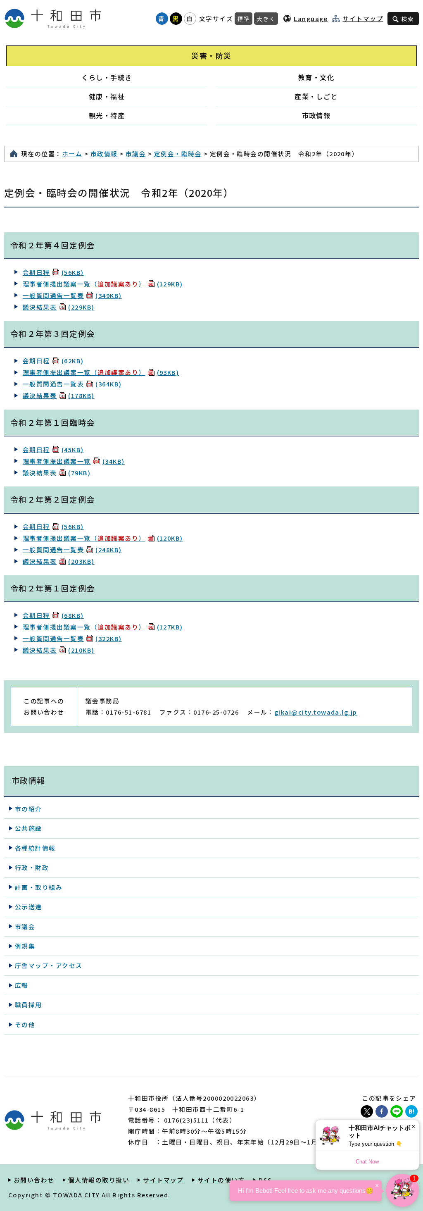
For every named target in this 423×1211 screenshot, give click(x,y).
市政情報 (316, 115)
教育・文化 (316, 77)
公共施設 (28, 828)
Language (311, 18)
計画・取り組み (38, 887)
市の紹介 (28, 808)
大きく (266, 18)
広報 (22, 985)
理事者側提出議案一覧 (74, 461)
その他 (25, 1024)
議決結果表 (59, 307)
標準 (243, 18)
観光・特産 (107, 115)
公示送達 (28, 906)
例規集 (25, 946)
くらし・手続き (106, 77)
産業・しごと (316, 96)
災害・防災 (211, 55)
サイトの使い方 (221, 1179)
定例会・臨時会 (178, 153)
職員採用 (28, 1004)
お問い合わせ (34, 1179)
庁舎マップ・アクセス (49, 965)
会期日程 (53, 272)
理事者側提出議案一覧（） (103, 283)
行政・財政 (32, 867)
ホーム (72, 153)
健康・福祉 (107, 96)
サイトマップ (362, 18)
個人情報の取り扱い (98, 1179)
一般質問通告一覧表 (72, 295)
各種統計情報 (35, 848)
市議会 (136, 153)
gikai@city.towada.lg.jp (315, 712)
